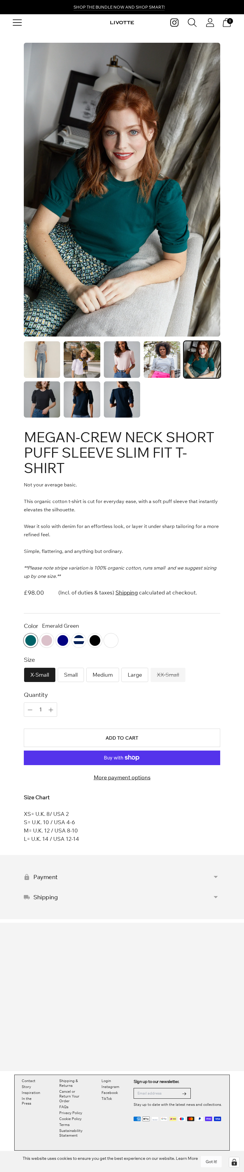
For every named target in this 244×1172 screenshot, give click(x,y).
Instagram (110, 1086)
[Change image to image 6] (42, 399)
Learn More (187, 1158)
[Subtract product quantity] (51, 710)
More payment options (122, 777)
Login (106, 1081)
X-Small (39, 674)
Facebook (109, 1092)
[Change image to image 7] (82, 399)
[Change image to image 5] (202, 359)
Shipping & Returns (68, 1083)
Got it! (211, 1161)
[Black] (95, 640)
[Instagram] (174, 22)
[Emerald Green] (31, 640)
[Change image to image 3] (122, 359)
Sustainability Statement (70, 1133)
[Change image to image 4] (162, 359)
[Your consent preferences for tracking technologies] (234, 1162)
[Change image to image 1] (42, 359)
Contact (28, 1081)
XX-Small (168, 674)
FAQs (63, 1107)
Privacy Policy (70, 1113)
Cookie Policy (70, 1119)
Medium (103, 674)
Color (31, 625)
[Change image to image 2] (82, 359)
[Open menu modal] (17, 22)
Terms (64, 1124)
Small (71, 674)
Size (29, 659)
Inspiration (31, 1092)
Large (135, 674)
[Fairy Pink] (47, 640)
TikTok (106, 1098)
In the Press (27, 1101)
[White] (111, 640)
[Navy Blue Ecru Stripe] (79, 640)
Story (26, 1086)
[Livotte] (122, 22)
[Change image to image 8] (122, 399)
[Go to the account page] (210, 22)
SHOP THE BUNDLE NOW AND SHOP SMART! (119, 7)
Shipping (126, 592)
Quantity (36, 694)
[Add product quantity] (30, 710)
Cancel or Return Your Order (69, 1096)
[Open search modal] (192, 22)
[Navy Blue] (63, 640)
